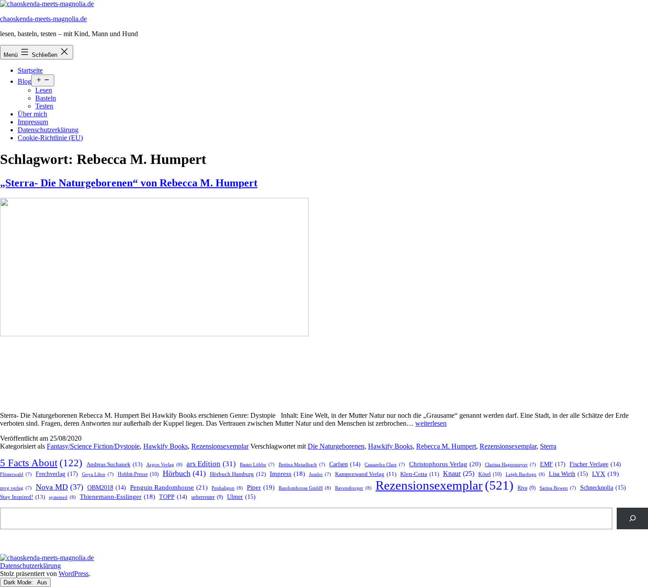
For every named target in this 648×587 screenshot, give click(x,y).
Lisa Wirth (568, 474)
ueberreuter (207, 497)
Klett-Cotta (419, 474)
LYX (605, 473)
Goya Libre (98, 474)
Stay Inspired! (22, 497)
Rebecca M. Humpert (446, 446)
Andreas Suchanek (114, 464)
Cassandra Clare (385, 464)
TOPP (173, 497)
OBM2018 (106, 487)
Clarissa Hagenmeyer (510, 464)
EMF (553, 464)
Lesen (43, 90)
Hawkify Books (165, 446)
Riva (527, 488)
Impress (287, 473)
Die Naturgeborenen (336, 446)
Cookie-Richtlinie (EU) (50, 137)
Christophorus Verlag (445, 464)
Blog (24, 81)
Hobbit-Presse (138, 474)
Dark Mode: (19, 582)
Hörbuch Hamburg (238, 474)
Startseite (30, 70)
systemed (62, 497)
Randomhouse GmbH (305, 487)
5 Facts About (41, 462)
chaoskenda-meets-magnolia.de (43, 18)
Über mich (32, 114)
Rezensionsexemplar (220, 446)
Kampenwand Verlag (365, 474)
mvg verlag (16, 488)
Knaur (458, 473)
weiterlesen (431, 423)
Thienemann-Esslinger (117, 496)
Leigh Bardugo (525, 474)
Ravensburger (353, 487)
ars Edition (211, 464)
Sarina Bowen (558, 488)
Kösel (490, 474)
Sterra (548, 446)
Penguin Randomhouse (169, 487)
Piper (261, 487)
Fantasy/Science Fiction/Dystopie (93, 446)
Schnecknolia (603, 487)
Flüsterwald (16, 474)
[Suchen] (632, 518)
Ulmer (241, 497)
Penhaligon (227, 487)
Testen (44, 106)
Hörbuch (184, 473)
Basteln (45, 98)
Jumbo (320, 474)
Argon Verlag (164, 464)
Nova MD (59, 487)
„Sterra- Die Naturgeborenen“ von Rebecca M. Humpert (128, 183)
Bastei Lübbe (257, 464)
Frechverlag (57, 473)
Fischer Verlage (595, 464)
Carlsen (345, 464)
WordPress (74, 573)
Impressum (33, 122)
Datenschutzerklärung (48, 130)
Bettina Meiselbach (302, 464)
